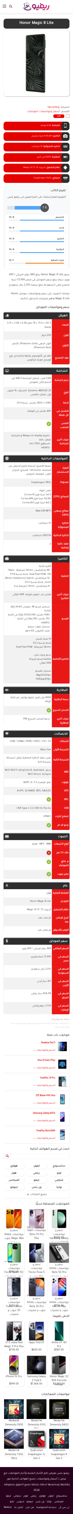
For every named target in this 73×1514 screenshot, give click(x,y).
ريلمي (36, 1173)
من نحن (30, 1507)
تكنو (12, 1501)
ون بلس (36, 1187)
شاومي (59, 1180)
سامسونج (59, 1166)
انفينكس (14, 1180)
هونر (14, 1173)
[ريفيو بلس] (36, 6)
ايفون (36, 1166)
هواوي (14, 1166)
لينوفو (14, 1187)
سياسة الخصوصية (46, 1507)
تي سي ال (64, 1507)
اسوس (20, 1501)
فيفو (36, 1180)
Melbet (8, 1507)
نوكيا (59, 1187)
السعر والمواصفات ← (44, 1050)
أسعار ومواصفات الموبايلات (43, 111)
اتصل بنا (18, 1507)
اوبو (59, 1173)
